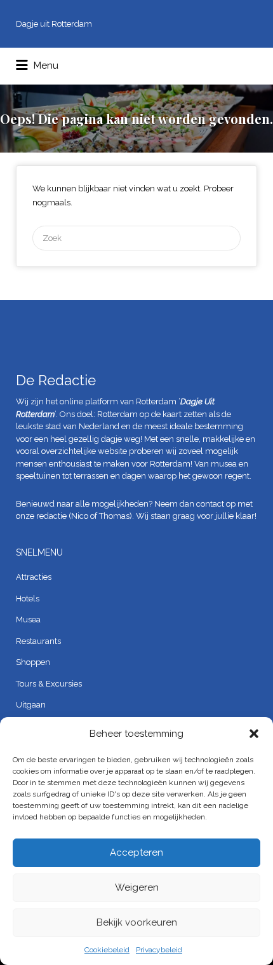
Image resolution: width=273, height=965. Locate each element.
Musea (28, 619)
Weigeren (137, 887)
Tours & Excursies (49, 683)
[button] (254, 733)
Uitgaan (31, 704)
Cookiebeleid (107, 949)
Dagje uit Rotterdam (54, 24)
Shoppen (33, 662)
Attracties (33, 577)
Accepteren (136, 852)
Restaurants (38, 641)
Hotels (27, 598)
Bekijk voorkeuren (137, 922)
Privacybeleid (159, 949)
